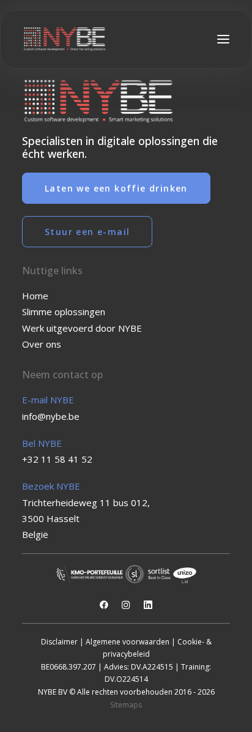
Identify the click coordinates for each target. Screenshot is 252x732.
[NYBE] (64, 39)
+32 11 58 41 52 (57, 459)
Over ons (41, 344)
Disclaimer (59, 642)
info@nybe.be (51, 416)
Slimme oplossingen (63, 311)
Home (35, 295)
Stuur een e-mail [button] (87, 231)
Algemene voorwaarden (127, 642)
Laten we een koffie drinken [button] (116, 188)
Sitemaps (126, 705)
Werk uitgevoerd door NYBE (82, 328)
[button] (223, 39)
